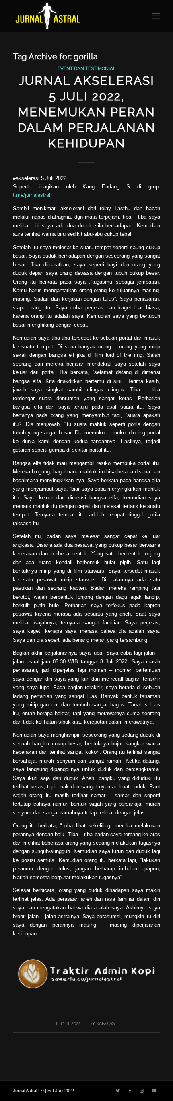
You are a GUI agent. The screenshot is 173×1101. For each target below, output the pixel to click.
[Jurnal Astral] (71, 16)
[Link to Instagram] (142, 1091)
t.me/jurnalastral (31, 195)
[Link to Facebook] (130, 1091)
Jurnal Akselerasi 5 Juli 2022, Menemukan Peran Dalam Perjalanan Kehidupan (87, 112)
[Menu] (156, 16)
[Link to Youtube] (154, 1091)
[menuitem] (156, 16)
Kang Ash (107, 1023)
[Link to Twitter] (118, 1091)
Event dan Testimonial (87, 68)
